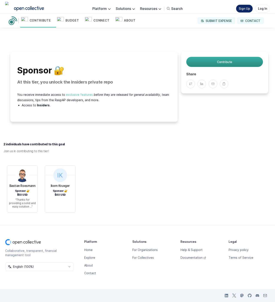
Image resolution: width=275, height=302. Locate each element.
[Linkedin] (203, 83)
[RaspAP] (14, 20)
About (88, 265)
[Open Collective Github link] (250, 296)
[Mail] (214, 83)
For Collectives (143, 257)
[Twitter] (191, 83)
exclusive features (79, 94)
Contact (90, 273)
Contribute (224, 62)
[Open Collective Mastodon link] (242, 296)
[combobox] (39, 266)
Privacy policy (239, 250)
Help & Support (191, 250)
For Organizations (145, 250)
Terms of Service (241, 257)
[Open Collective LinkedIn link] (226, 296)
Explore (89, 257)
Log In (262, 8)
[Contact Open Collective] (265, 296)
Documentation (191, 257)
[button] (38, 21)
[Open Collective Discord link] (257, 296)
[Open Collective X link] (234, 296)
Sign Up (244, 8)
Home (88, 250)
